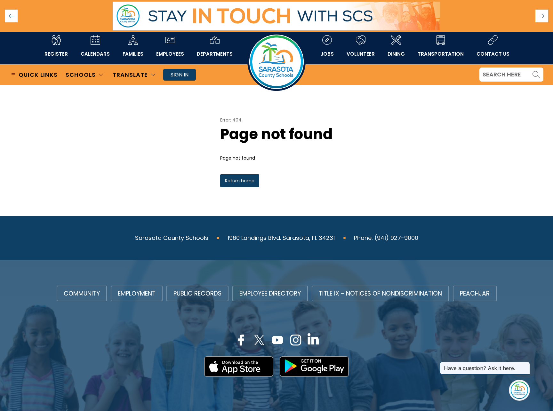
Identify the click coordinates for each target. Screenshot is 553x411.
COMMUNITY (82, 293)
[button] (541, 16)
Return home (239, 181)
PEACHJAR (475, 293)
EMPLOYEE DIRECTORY (270, 293)
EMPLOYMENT (137, 293)
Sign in (179, 74)
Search (536, 74)
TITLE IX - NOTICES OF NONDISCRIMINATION (380, 293)
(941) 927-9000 (396, 238)
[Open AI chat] (519, 390)
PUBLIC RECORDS (197, 293)
